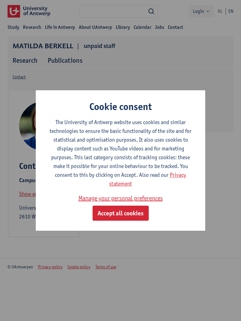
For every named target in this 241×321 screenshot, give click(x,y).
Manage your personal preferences (120, 198)
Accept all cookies (121, 213)
